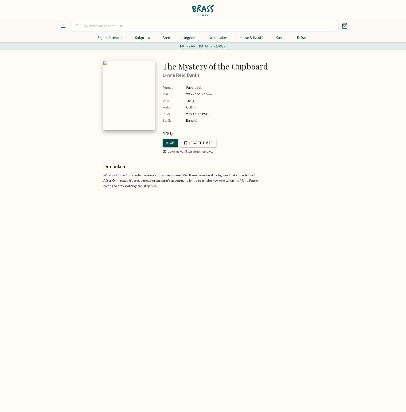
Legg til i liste (200, 143)
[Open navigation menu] (63, 26)
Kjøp (170, 143)
